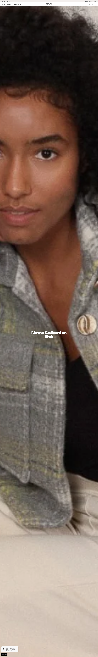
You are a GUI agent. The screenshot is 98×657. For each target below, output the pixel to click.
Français (93, 1)
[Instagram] (7, 1)
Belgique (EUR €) (88, 1)
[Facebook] (3, 1)
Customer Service (17, 4)
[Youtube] (5, 1)
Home (3, 4)
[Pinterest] (9, 1)
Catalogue (9, 4)
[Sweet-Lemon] (49, 4)
